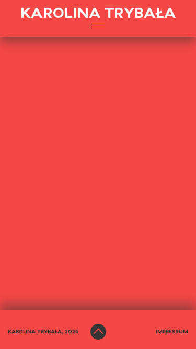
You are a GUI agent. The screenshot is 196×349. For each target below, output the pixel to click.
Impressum (172, 331)
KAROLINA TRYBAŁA (98, 13)
